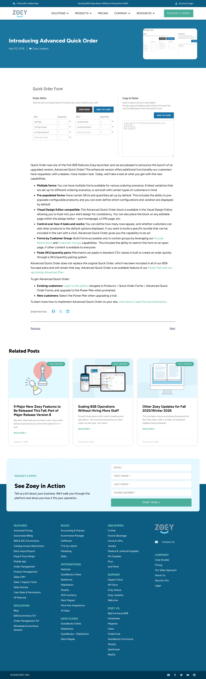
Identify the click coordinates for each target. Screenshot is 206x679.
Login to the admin (76, 286)
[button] (53, 311)
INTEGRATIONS (71, 564)
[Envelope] (168, 675)
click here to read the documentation (142, 302)
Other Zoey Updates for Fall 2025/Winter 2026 (164, 408)
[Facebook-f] (175, 675)
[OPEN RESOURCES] (153, 13)
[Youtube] (188, 675)
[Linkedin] (194, 675)
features (20, 525)
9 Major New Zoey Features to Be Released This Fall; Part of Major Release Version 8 (37, 410)
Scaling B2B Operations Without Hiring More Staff (103, 3)
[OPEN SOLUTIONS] (67, 13)
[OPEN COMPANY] (129, 13)
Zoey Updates (40, 48)
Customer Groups (69, 243)
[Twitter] (181, 675)
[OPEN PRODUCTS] (90, 13)
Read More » (20, 433)
